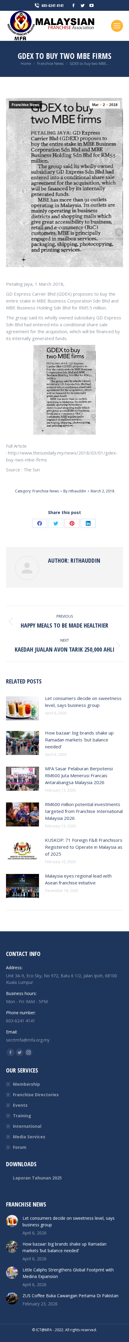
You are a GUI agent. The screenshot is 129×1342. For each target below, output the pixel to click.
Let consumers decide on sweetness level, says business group (83, 701)
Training (22, 1115)
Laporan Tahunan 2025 (37, 1178)
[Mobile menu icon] (117, 26)
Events (20, 1105)
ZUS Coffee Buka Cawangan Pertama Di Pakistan (70, 1295)
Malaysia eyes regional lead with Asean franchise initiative (78, 879)
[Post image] (22, 708)
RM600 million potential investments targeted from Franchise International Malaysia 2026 (84, 811)
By (74, 491)
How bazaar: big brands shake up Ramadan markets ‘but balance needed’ (79, 740)
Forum (19, 1147)
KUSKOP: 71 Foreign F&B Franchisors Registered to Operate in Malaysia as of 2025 (83, 847)
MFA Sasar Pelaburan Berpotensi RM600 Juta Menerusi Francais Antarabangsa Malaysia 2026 (79, 775)
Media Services (29, 1137)
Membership (26, 1084)
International (27, 1126)
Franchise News (25, 105)
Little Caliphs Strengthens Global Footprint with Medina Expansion (68, 1273)
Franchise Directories (36, 1094)
